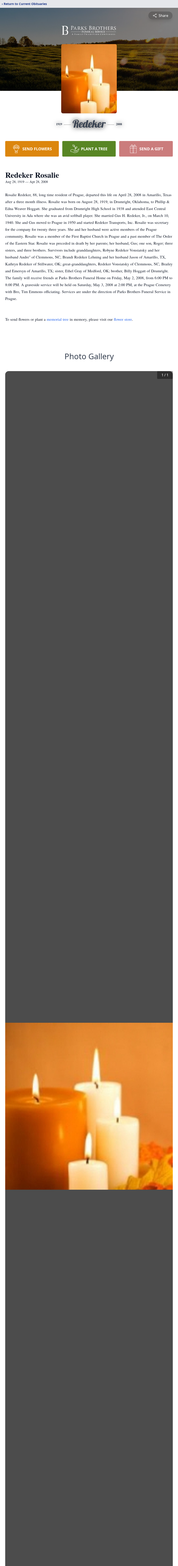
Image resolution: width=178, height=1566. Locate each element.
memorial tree (58, 319)
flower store (123, 319)
